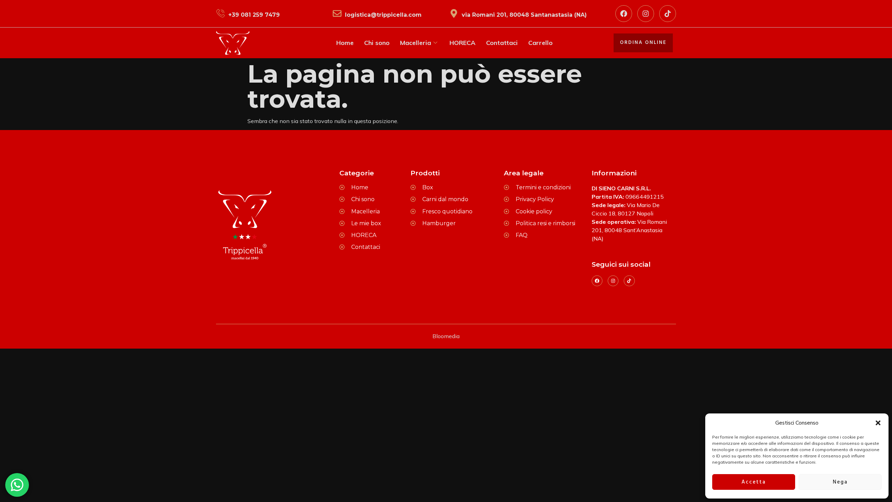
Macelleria (415, 43)
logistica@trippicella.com (383, 15)
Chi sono (377, 43)
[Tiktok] (667, 13)
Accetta (753, 482)
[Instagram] (645, 13)
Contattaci (502, 43)
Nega (840, 482)
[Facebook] (623, 13)
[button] (878, 422)
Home (345, 43)
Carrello (540, 43)
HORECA (462, 43)
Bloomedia (446, 336)
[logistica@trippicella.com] (337, 13)
